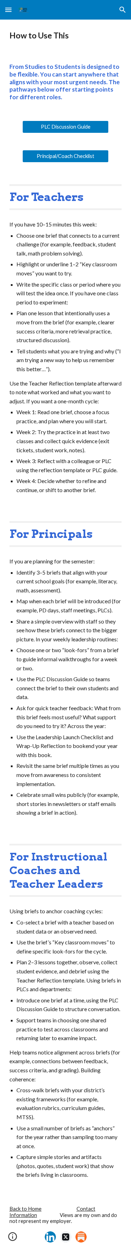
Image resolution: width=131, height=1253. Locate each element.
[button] (8, 9)
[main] (66, 35)
